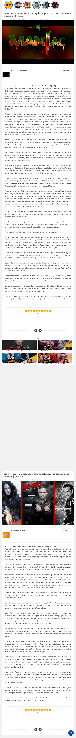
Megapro (33, 19)
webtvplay (45, 19)
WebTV (39, 19)
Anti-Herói (23, 480)
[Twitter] (40, 330)
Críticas (22, 19)
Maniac (28, 19)
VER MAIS (66, 70)
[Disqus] (38, 391)
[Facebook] (35, 330)
